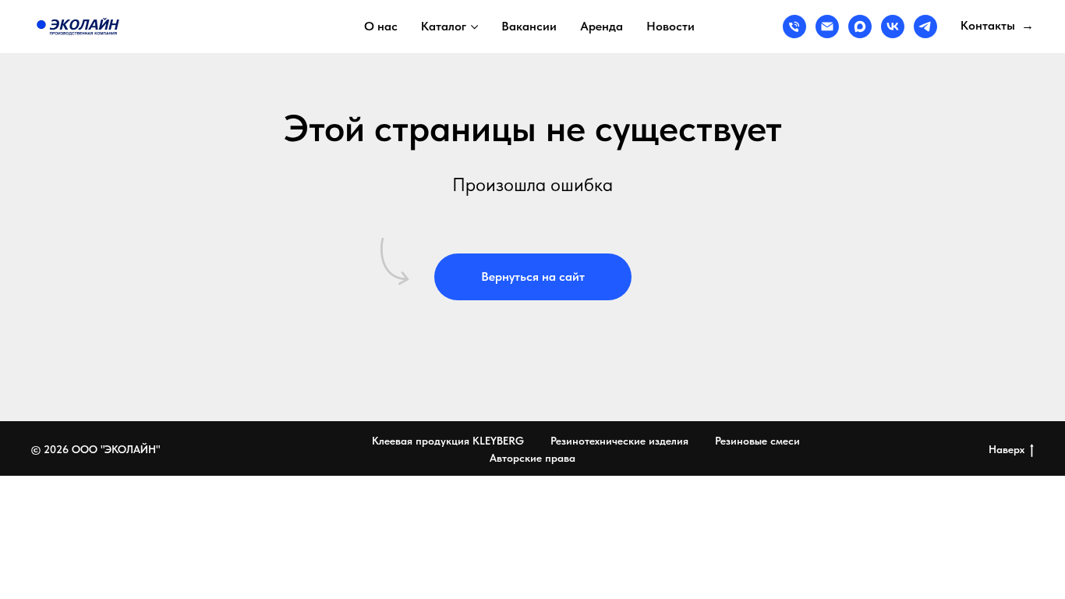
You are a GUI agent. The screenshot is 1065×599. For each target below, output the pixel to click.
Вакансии (529, 26)
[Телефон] (794, 26)
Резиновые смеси (757, 440)
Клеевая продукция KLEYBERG (448, 440)
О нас (381, 26)
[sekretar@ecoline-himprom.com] (827, 26)
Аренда (601, 26)
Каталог (443, 26)
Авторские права (532, 458)
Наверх (1006, 449)
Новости (670, 26)
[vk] (892, 26)
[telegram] (925, 26)
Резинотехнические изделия (619, 440)
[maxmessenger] (860, 26)
